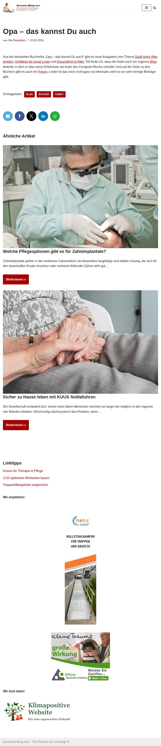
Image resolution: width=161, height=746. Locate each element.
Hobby (59, 94)
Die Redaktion (17, 40)
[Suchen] (154, 7)
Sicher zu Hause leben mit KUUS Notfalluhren (49, 396)
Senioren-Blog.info (16, 741)
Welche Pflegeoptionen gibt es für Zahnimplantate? (54, 251)
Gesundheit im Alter (70, 61)
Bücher (44, 94)
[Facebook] (20, 116)
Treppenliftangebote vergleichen (25, 484)
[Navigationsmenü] (146, 7)
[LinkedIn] (43, 116)
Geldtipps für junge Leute (32, 61)
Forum (42, 71)
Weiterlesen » (14, 281)
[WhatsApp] (55, 116)
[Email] (8, 116)
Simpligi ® (62, 741)
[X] (31, 116)
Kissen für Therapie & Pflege (23, 471)
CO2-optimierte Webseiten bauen (26, 478)
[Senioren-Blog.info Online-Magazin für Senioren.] (22, 8)
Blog (153, 61)
